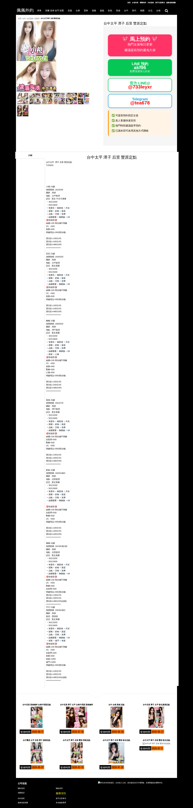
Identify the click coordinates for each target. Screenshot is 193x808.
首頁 (129, 2)
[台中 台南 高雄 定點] (116, 717)
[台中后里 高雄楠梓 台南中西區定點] (37, 717)
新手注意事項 (160, 2)
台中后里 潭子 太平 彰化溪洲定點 (156, 704)
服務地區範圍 (171, 2)
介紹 (30, 155)
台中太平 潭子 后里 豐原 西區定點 (76, 740)
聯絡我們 (59, 788)
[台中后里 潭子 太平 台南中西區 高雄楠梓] (77, 717)
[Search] (166, 10)
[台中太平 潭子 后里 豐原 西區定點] (77, 752)
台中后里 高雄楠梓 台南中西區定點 (36, 704)
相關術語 (21, 792)
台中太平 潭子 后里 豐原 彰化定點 (116, 740)
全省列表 (135, 2)
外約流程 (151, 2)
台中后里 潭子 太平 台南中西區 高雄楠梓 (76, 704)
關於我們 (21, 788)
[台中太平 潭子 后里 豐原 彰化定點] (116, 752)
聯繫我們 (143, 2)
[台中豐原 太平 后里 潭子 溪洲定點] (37, 752)
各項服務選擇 (61, 802)
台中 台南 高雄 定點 (116, 704)
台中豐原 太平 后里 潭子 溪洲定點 (36, 740)
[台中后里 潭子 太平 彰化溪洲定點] (156, 717)
